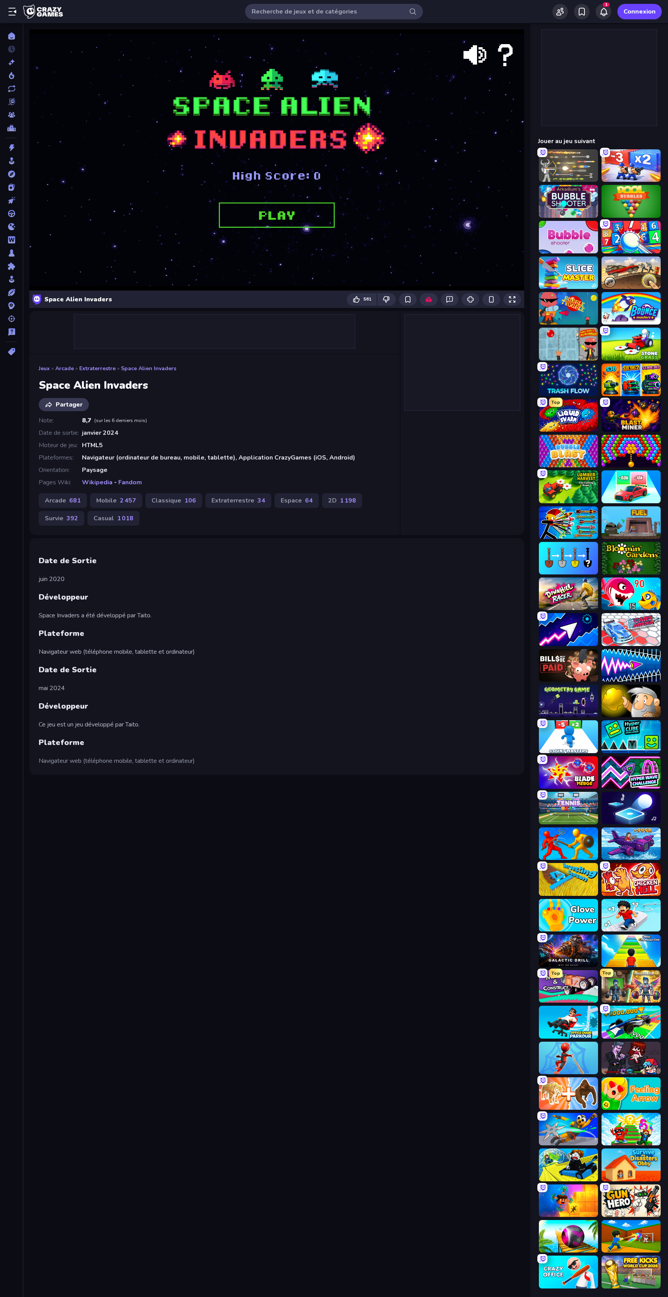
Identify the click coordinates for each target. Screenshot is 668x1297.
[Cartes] (11, 187)
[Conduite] (11, 213)
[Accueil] (11, 36)
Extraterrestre (97, 368)
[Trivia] (11, 331)
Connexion (640, 11)
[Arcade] (11, 160)
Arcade (64, 368)
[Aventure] (11, 174)
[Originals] (11, 101)
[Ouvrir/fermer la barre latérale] (12, 11)
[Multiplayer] (11, 114)
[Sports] (11, 292)
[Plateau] (11, 253)
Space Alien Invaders (148, 368)
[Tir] (11, 318)
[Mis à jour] (11, 88)
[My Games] (582, 11)
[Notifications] (603, 11)
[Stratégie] (11, 305)
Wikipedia (97, 482)
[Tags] (11, 351)
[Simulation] (11, 279)
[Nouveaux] (11, 62)
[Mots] (11, 239)
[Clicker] (11, 200)
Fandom (130, 482)
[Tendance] (11, 75)
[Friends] (560, 11)
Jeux (44, 368)
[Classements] (11, 128)
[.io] (11, 226)
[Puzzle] (11, 266)
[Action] (11, 147)
